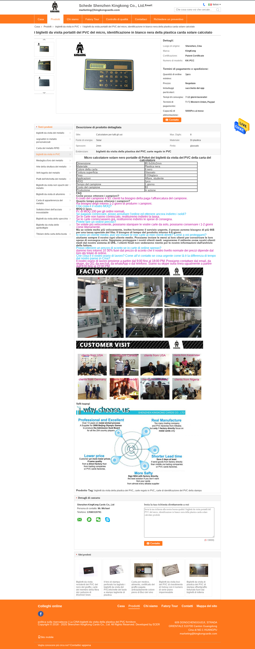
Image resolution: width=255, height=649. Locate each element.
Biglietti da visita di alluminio (50, 194)
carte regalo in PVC (145, 490)
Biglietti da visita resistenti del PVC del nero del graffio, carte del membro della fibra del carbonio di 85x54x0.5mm (87, 588)
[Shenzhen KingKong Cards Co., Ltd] (54, 7)
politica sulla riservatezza (52, 621)
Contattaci (141, 19)
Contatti (187, 606)
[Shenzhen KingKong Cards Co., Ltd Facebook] (40, 614)
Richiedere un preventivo (168, 19)
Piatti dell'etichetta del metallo (51, 179)
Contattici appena (80, 645)
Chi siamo (73, 19)
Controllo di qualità (117, 19)
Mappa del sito (207, 606)
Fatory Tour (92, 19)
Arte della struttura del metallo (51, 166)
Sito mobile (47, 637)
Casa (41, 19)
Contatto (174, 119)
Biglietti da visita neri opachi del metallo (52, 186)
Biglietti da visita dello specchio (52, 218)
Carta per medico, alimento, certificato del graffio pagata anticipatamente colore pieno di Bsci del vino (143, 587)
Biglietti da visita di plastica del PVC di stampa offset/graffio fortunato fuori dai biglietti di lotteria (197, 587)
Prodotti (55, 19)
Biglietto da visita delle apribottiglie (47, 226)
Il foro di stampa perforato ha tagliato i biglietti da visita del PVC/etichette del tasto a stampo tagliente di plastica (115, 588)
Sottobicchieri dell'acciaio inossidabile (49, 211)
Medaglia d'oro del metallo (49, 160)
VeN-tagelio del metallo (48, 173)
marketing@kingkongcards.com (198, 633)
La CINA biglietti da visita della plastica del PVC (97, 621)
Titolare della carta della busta (51, 234)
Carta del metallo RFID (47, 148)
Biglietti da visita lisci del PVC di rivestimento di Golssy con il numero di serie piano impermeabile (171, 587)
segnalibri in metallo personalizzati (46, 140)
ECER (156, 624)
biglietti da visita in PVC (67, 26)
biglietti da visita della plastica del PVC (113, 490)
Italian (216, 4)
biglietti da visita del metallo (50, 133)
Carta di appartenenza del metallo (49, 202)
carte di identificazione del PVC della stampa (179, 490)
